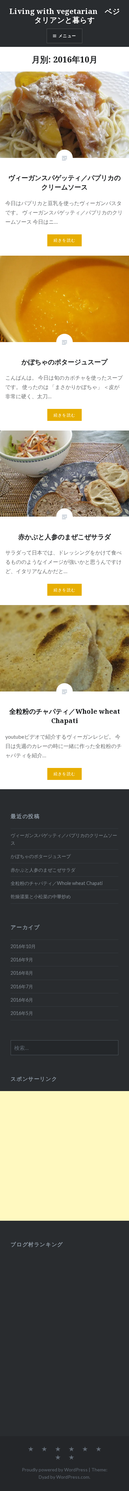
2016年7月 (22, 986)
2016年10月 (23, 946)
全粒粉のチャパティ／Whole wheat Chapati (57, 883)
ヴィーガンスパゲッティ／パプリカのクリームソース (64, 839)
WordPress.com (72, 1477)
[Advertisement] (64, 1156)
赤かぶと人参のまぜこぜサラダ (43, 870)
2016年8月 (22, 973)
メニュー (67, 35)
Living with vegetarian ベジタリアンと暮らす (64, 15)
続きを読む (64, 240)
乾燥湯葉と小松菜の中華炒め (41, 896)
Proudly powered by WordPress (55, 1469)
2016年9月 (22, 959)
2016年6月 (22, 1000)
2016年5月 (22, 1013)
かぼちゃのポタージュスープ (41, 856)
